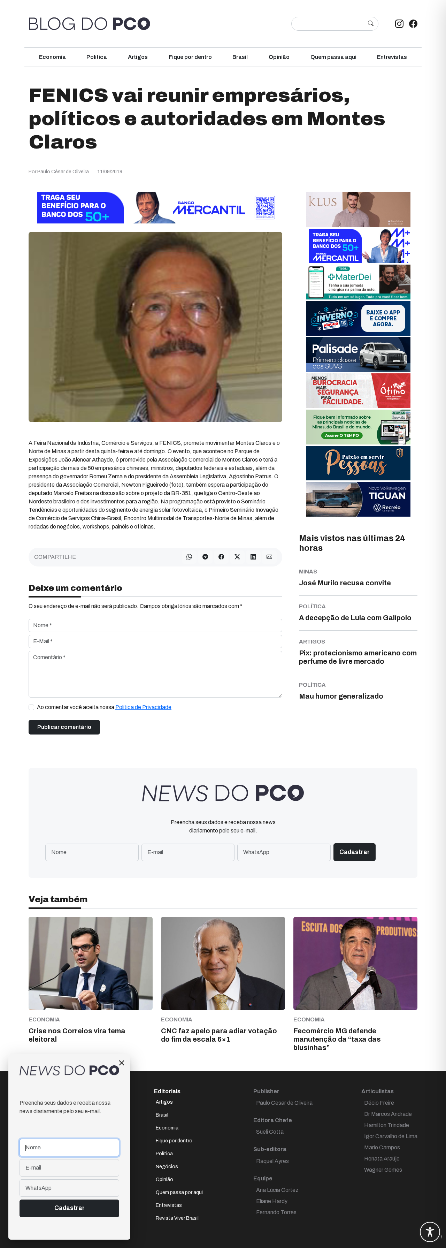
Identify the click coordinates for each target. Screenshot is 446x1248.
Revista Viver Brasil (177, 1218)
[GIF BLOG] (358, 390)
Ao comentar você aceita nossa (104, 707)
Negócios (167, 1166)
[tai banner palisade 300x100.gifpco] (358, 354)
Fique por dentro (190, 57)
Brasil (240, 57)
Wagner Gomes (383, 1170)
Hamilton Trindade (386, 1125)
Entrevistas (392, 57)
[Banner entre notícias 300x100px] (358, 245)
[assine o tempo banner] (358, 426)
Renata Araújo (382, 1159)
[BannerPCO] (358, 209)
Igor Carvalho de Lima (390, 1136)
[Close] (121, 1063)
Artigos (138, 57)
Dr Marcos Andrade (388, 1114)
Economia (52, 57)
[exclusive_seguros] (358, 462)
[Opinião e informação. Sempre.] (90, 23)
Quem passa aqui (333, 57)
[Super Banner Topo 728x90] (155, 207)
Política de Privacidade (143, 707)
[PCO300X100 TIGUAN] (358, 499)
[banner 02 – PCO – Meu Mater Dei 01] (358, 281)
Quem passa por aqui (179, 1192)
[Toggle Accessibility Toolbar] (430, 1232)
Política (96, 57)
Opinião (279, 57)
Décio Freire (379, 1103)
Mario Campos (382, 1147)
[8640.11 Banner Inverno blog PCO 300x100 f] (358, 318)
